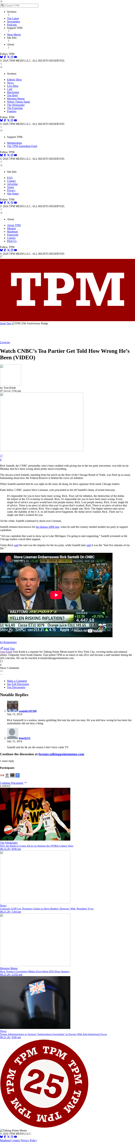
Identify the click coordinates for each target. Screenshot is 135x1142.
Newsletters (13, 21)
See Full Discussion (18, 684)
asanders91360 (28, 711)
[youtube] (15, 57)
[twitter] (8, 1137)
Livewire (5, 342)
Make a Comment (17, 680)
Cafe (9, 89)
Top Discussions (16, 687)
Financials (12, 234)
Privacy (11, 190)
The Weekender (16, 104)
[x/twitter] (9, 57)
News (10, 82)
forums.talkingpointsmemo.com (61, 754)
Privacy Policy (29, 1140)
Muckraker (13, 92)
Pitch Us (12, 241)
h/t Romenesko (8, 642)
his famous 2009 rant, (48, 526)
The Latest (13, 18)
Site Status (13, 193)
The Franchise (15, 108)
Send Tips (5, 323)
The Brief (12, 95)
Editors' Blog (14, 79)
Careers (11, 237)
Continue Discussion (12, 782)
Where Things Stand (18, 101)
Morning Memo (16, 98)
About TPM (14, 225)
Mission (11, 228)
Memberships (14, 142)
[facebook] (5, 57)
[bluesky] (1, 57)
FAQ (10, 177)
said (16, 545)
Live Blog (12, 85)
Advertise (12, 184)
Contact (11, 180)
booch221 (24, 738)
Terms (10, 187)
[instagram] (12, 57)
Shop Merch (14, 34)
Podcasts (12, 24)
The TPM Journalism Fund (22, 146)
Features (11, 111)
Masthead (12, 231)
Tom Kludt (6, 651)
